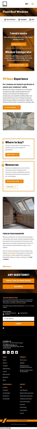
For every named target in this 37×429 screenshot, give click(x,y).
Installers (5, 387)
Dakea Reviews (6, 368)
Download (22, 404)
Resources (18, 286)
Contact (22, 413)
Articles (5, 371)
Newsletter (5, 377)
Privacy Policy (20, 328)
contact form (27, 305)
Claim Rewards (23, 390)
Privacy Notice (23, 410)
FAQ (21, 387)
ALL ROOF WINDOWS (10, 107)
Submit (18, 324)
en (26, 4)
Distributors (6, 396)
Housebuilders (6, 393)
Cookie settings (5, 428)
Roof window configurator (26, 396)
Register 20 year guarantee (26, 393)
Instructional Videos (25, 401)
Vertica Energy (7, 100)
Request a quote (17, 44)
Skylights (23, 19)
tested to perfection (24, 84)
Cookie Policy (23, 407)
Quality (4, 360)
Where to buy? (6, 374)
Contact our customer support (18, 281)
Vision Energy (25, 98)
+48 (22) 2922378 (7, 348)
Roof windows (11, 19)
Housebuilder (6, 398)
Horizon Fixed (12, 102)
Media (4, 380)
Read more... (7, 266)
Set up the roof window (17, 65)
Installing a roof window (26, 398)
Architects (5, 390)
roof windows (11, 253)
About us (5, 363)
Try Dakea (5, 365)
